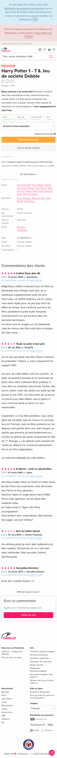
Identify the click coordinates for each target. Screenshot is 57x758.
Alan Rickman (28, 188)
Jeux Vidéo (6, 698)
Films (3, 695)
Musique (5, 692)
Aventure (21, 227)
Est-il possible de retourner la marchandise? (42, 696)
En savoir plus (27, 174)
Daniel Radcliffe (24, 185)
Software (5, 719)
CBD (3, 715)
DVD (8, 118)
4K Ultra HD (36, 118)
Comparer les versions (44, 134)
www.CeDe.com (43, 33)
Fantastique (22, 230)
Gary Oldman (41, 188)
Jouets (4, 709)
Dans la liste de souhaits (28, 148)
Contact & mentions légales (42, 651)
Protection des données (41, 661)
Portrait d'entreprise (39, 655)
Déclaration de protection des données (24, 8)
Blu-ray (22, 118)
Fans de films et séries (11, 657)
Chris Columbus (24, 198)
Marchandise (7, 705)
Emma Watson (38, 185)
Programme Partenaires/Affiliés (38, 669)
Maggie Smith (31, 191)
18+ (2, 722)
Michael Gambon (30, 194)
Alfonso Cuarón (39, 198)
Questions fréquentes (40, 692)
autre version (36, 280)
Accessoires (7, 712)
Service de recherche (28, 139)
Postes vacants (37, 665)
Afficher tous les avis (28, 591)
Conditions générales (39, 658)
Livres (4, 702)
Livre (48, 118)
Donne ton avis (28, 615)
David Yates (29, 201)
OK (35, 19)
